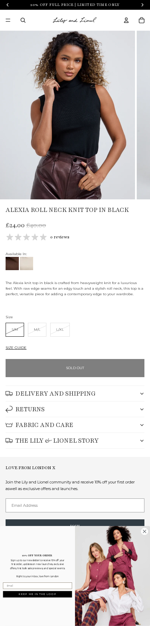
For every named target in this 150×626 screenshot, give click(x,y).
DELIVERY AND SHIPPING (55, 393)
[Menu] (8, 20)
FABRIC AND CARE (44, 425)
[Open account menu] (126, 20)
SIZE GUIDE (16, 347)
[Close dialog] (145, 531)
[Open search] (23, 20)
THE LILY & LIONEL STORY (57, 440)
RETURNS (30, 409)
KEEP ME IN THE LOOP (37, 594)
